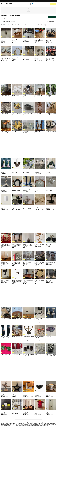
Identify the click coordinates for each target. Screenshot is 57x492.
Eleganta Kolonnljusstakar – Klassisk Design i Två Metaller (17, 245)
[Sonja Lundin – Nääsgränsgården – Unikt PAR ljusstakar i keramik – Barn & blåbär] (28, 404)
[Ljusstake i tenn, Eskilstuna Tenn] (6, 33)
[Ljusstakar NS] (51, 312)
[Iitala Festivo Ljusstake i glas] (17, 330)
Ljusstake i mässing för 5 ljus (17, 410)
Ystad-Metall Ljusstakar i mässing (16, 58)
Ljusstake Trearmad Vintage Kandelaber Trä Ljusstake (28, 337)
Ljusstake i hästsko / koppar (17, 187)
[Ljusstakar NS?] (51, 274)
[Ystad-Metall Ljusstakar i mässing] (17, 51)
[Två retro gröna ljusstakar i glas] (6, 348)
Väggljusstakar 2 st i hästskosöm (38, 58)
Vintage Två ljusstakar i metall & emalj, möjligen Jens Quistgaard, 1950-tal (39, 40)
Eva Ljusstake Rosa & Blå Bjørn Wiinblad (50, 393)
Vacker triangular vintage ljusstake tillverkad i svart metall (50, 206)
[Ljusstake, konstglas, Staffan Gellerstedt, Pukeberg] (40, 404)
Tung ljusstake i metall (27, 169)
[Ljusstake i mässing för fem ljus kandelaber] (51, 107)
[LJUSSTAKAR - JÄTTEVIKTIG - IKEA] (40, 181)
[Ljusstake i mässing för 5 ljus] (17, 404)
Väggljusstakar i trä (38, 131)
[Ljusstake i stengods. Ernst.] (28, 107)
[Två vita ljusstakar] (40, 348)
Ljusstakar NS (48, 318)
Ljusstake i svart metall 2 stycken (39, 281)
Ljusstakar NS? (48, 280)
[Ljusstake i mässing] (40, 107)
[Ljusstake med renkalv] (28, 199)
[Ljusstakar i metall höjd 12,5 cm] (51, 125)
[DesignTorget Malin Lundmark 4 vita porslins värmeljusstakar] (17, 89)
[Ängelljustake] (17, 125)
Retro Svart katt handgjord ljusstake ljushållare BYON (51, 355)
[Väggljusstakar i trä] (40, 125)
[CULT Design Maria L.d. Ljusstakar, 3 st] (6, 404)
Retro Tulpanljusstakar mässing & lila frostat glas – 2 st (6, 132)
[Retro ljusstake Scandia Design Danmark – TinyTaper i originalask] (17, 107)
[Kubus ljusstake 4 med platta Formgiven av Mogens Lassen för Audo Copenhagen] (6, 199)
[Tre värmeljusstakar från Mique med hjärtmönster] (6, 238)
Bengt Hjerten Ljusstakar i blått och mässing (28, 188)
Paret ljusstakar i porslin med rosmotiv (5, 170)
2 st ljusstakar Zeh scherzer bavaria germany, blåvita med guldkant (6, 58)
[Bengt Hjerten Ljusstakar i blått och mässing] (28, 181)
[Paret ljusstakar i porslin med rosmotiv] (6, 163)
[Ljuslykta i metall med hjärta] (17, 163)
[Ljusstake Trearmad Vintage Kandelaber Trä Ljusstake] (28, 330)
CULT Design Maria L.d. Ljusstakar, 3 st (5, 411)
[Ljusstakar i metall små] (28, 312)
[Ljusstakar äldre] (28, 125)
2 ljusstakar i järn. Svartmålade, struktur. (5, 263)
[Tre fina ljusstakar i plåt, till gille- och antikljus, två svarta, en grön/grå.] (17, 199)
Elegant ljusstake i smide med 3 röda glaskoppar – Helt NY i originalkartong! (50, 58)
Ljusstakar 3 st (48, 244)
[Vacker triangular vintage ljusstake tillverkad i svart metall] (51, 199)
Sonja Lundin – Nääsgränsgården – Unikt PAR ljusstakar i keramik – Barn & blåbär (28, 411)
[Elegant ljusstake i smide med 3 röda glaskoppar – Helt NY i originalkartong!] (51, 51)
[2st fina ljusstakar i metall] (51, 256)
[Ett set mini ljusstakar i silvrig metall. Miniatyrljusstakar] (28, 256)
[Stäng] (56, 1)
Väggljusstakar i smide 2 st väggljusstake (50, 411)
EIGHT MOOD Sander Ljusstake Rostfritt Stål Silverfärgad (39, 319)
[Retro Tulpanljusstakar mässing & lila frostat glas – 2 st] (6, 125)
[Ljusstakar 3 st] (51, 238)
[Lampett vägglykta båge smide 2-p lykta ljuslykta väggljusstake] (6, 330)
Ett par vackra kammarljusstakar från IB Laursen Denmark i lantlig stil (40, 206)
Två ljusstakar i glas (4, 113)
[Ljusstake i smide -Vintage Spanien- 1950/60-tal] (6, 181)
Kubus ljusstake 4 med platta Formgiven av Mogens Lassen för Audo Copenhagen (5, 206)
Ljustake (24, 95)
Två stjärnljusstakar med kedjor (16, 393)
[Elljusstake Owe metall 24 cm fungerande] (51, 33)
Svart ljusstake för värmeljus (6, 318)
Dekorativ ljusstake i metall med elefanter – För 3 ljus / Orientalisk (39, 263)
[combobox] (20, 4)
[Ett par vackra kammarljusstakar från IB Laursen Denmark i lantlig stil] (40, 199)
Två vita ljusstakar (38, 354)
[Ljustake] (28, 89)
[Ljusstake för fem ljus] (28, 33)
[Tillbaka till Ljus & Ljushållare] (1, 21)
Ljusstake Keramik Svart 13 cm (39, 393)
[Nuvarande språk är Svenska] (32, 4)
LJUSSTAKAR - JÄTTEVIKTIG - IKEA (38, 188)
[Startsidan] (9, 4)
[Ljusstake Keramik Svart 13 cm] (40, 386)
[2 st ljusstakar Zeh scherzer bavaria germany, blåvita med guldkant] (6, 51)
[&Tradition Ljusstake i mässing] (17, 33)
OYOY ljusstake (26, 57)
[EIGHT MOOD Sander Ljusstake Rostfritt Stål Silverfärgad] (40, 312)
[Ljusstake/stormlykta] (40, 89)
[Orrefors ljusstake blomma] (51, 181)
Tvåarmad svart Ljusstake (5, 280)
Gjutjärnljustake (48, 95)
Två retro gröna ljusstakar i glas (6, 355)
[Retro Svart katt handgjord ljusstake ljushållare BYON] (51, 348)
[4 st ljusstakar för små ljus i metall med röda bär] (40, 330)
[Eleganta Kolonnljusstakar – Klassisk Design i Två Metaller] (17, 238)
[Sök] (26, 4)
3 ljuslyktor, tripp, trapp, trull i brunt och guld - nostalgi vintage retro (28, 355)
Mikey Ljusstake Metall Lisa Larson (28, 393)
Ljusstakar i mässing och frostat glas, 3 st (16, 319)
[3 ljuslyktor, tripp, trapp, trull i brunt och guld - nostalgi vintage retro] (28, 348)
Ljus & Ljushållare (6, 21)
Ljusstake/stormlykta (38, 95)
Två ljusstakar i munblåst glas (5, 96)
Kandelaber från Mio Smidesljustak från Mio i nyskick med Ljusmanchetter (51, 170)
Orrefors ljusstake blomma (50, 187)
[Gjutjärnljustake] (51, 89)
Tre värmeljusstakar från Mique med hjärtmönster (5, 245)
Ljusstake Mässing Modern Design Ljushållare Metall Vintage (17, 281)
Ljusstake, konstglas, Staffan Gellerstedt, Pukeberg (38, 411)
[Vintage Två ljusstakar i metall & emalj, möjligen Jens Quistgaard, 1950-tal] (40, 33)
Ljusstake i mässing (38, 113)
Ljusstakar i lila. (48, 336)
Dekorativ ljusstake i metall (39, 244)
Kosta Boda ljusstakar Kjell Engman (28, 281)
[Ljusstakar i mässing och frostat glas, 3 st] (17, 312)
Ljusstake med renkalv (27, 205)
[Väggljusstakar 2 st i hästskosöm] (40, 51)
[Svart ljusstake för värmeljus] (6, 312)
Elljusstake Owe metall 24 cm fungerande (50, 40)
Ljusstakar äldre (26, 131)
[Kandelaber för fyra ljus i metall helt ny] (40, 163)
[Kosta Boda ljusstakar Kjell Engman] (28, 274)
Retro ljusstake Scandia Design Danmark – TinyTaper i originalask (16, 114)
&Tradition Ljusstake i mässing (16, 40)
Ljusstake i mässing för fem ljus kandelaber (51, 114)
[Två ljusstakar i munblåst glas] (6, 89)
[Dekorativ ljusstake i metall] (40, 238)
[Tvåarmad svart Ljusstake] (6, 274)
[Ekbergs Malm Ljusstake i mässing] (6, 386)
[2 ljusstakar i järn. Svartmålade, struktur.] (6, 256)
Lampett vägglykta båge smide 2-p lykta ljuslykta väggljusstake (5, 337)
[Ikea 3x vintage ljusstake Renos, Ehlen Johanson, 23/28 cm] (28, 238)
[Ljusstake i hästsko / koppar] (17, 181)
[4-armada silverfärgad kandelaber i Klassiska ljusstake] (17, 256)
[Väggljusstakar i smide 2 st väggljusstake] (51, 404)
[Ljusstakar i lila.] (51, 330)
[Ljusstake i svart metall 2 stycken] (40, 274)
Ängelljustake (14, 131)
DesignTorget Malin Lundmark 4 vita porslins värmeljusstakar (16, 96)
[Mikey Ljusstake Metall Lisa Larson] (28, 386)
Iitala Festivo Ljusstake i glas (17, 336)
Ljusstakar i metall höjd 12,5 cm (51, 132)
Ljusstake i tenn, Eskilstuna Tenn (6, 40)
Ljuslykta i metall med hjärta (17, 169)
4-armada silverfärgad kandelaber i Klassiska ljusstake (16, 263)
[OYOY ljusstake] (28, 51)
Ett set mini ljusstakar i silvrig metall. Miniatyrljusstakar (27, 263)
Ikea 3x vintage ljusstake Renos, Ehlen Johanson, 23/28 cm (27, 245)
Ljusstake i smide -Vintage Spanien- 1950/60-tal (5, 188)
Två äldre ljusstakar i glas (16, 354)
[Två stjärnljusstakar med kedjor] (17, 386)
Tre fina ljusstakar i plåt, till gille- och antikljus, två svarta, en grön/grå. (17, 206)
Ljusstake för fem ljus (27, 39)
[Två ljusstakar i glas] (6, 107)
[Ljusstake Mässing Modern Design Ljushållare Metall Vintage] (17, 274)
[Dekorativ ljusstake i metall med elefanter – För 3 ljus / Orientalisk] (40, 256)
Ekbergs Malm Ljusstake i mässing (5, 393)
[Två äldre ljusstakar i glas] (17, 348)
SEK (35, 3)
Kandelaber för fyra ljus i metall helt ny (39, 170)
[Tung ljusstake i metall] (28, 163)
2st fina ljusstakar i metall (50, 262)
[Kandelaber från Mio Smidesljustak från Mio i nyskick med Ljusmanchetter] (51, 163)
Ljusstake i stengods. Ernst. (28, 113)
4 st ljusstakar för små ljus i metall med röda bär (39, 337)
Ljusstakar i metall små (27, 318)
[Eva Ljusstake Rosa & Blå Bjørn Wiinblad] (51, 386)
